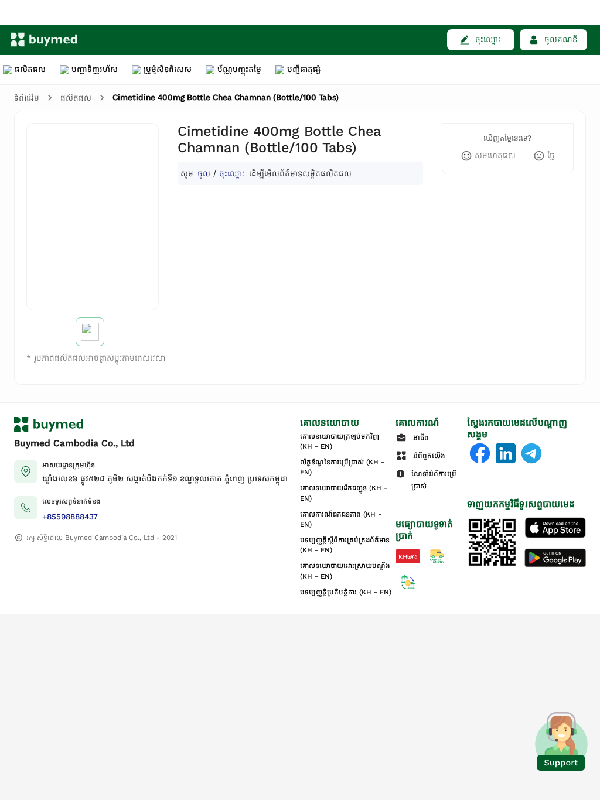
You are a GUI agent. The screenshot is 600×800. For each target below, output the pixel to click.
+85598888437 (70, 517)
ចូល (203, 173)
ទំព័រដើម (26, 98)
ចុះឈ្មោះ (232, 173)
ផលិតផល (75, 98)
